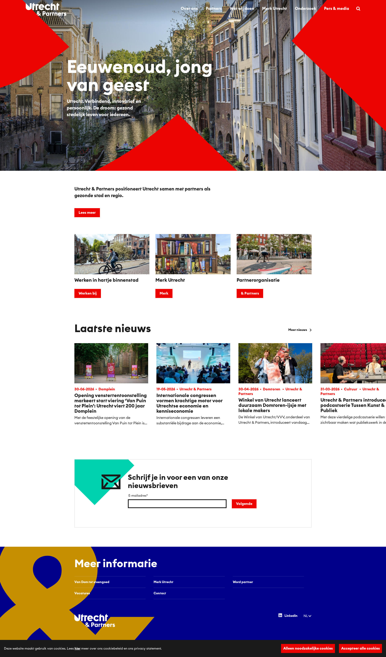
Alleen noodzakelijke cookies (308, 648)
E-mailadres (138, 495)
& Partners (250, 293)
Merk (164, 293)
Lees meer (87, 212)
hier (77, 648)
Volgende (244, 504)
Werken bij (88, 293)
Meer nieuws (297, 330)
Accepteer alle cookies (360, 648)
